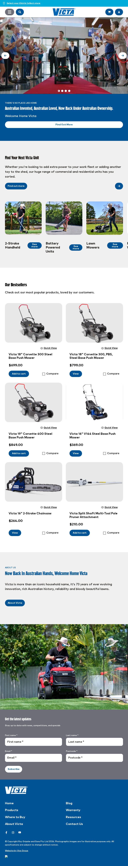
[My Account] (119, 12)
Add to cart (19, 374)
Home (9, 803)
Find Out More (64, 124)
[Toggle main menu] (9, 12)
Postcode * (71, 751)
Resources (73, 817)
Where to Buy (15, 817)
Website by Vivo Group (16, 851)
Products (11, 810)
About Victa (15, 603)
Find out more (16, 186)
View (76, 374)
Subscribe (14, 769)
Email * (8, 751)
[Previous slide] (5, 55)
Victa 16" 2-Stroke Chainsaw (30, 513)
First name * (11, 735)
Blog (69, 803)
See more (34, 245)
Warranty (73, 810)
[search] (20, 12)
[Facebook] (6, 832)
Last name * (72, 735)
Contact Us (74, 824)
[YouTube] (19, 832)
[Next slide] (123, 55)
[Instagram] (13, 832)
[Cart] (109, 12)
